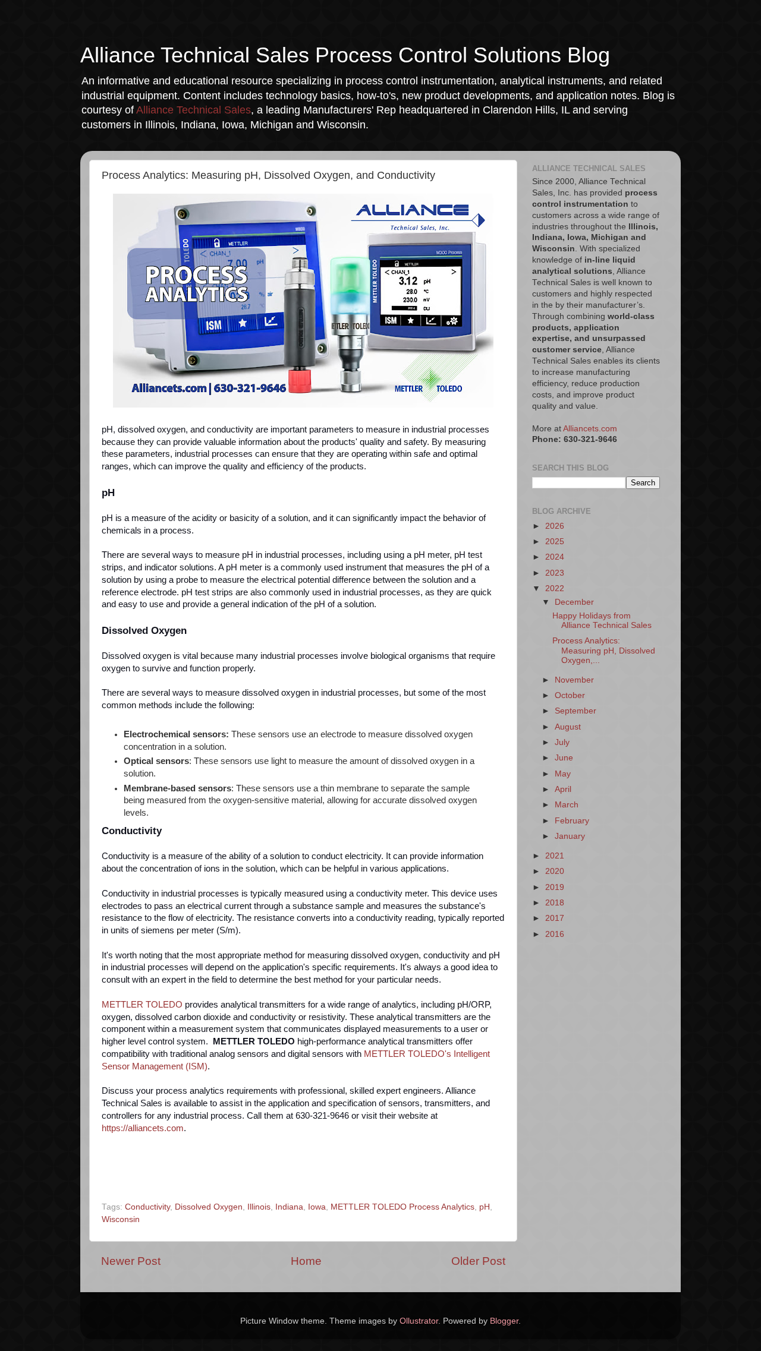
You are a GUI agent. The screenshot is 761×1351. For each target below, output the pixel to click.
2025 (554, 541)
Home (306, 1261)
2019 (554, 887)
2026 (554, 526)
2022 (554, 588)
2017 (554, 918)
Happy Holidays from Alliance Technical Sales (602, 620)
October (570, 695)
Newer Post (131, 1261)
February (572, 820)
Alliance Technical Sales (193, 110)
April (563, 789)
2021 (554, 855)
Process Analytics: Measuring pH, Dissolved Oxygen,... (603, 650)
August (568, 726)
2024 (554, 557)
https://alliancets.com (143, 1128)
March (566, 804)
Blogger (504, 1321)
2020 (554, 871)
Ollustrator (419, 1321)
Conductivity (147, 1206)
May (563, 773)
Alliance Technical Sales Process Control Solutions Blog (345, 55)
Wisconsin (121, 1219)
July (562, 742)
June (564, 757)
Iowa (317, 1206)
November (574, 680)
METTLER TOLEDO (142, 1004)
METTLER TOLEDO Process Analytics (402, 1206)
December (574, 602)
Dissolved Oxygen (209, 1206)
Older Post (478, 1261)
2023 (554, 573)
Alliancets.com (590, 428)
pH (484, 1206)
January (570, 836)
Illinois (259, 1206)
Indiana (289, 1206)
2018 (554, 902)
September (575, 710)
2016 (554, 934)
